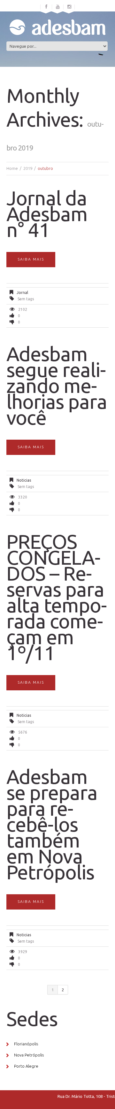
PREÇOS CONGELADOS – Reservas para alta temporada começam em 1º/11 (56, 597)
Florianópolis (26, 1044)
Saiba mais (31, 259)
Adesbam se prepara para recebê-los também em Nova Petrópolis (51, 824)
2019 (27, 168)
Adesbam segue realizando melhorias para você (56, 386)
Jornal (22, 292)
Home (12, 168)
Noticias (24, 480)
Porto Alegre (26, 1066)
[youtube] (58, 7)
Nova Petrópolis (29, 1055)
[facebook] (46, 7)
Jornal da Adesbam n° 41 (47, 214)
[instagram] (69, 7)
